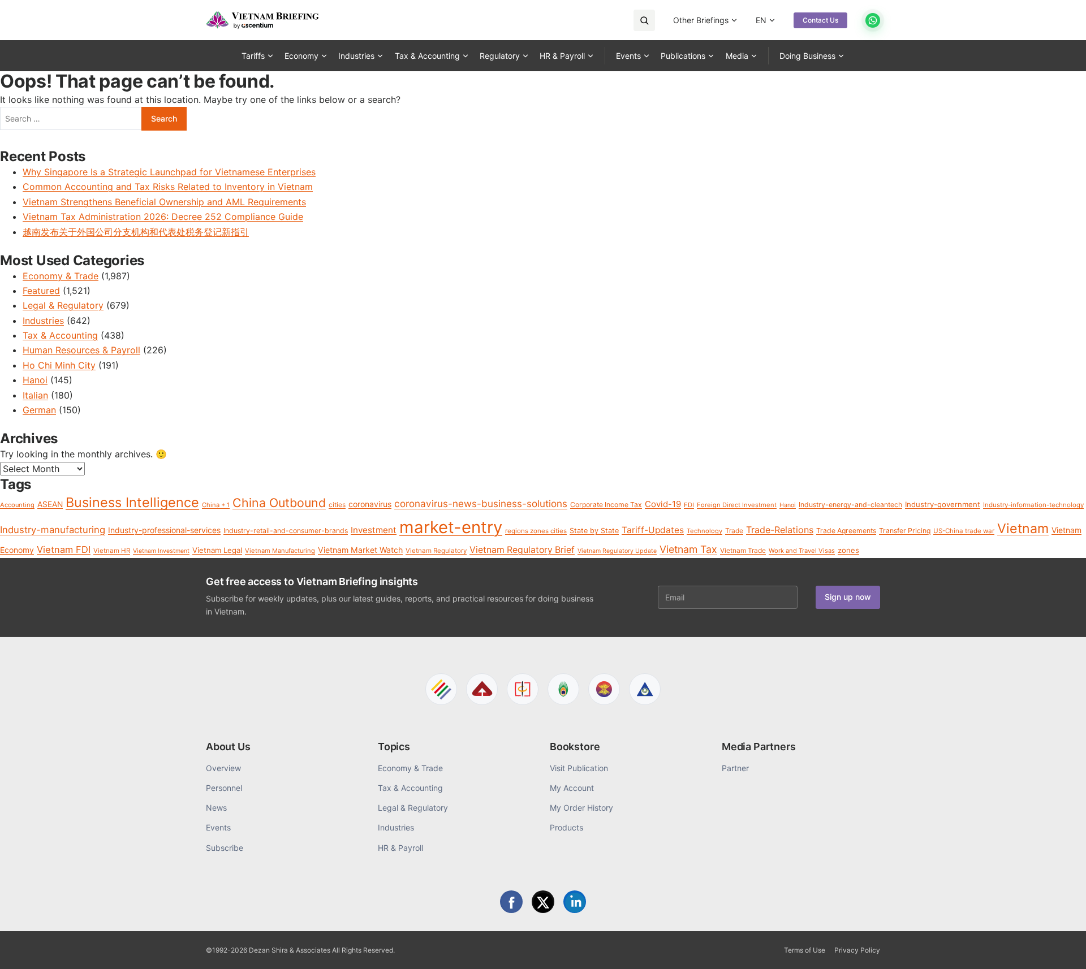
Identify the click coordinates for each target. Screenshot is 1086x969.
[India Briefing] (563, 689)
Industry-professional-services (164, 530)
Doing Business (807, 55)
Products (566, 827)
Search (164, 118)
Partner (735, 768)
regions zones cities (536, 531)
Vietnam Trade (743, 550)
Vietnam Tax (688, 549)
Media (737, 55)
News (216, 807)
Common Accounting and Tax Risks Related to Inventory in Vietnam (168, 186)
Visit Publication (579, 768)
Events (628, 55)
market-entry (450, 527)
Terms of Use (804, 950)
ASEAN (50, 504)
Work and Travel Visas (802, 551)
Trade (734, 530)
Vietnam (1023, 529)
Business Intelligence (132, 502)
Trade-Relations (779, 529)
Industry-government (942, 504)
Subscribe (224, 848)
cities (337, 504)
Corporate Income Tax (606, 504)
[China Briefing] (522, 689)
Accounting (17, 505)
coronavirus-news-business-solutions (480, 503)
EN (761, 20)
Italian (35, 395)
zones (848, 550)
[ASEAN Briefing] (604, 689)
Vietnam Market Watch (360, 550)
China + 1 (216, 505)
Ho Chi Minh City (59, 365)
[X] (543, 901)
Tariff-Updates (653, 530)
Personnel (224, 788)
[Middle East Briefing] (645, 689)
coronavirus (369, 504)
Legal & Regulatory (63, 305)
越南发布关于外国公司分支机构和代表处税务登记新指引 (136, 231)
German (39, 410)
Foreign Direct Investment (737, 505)
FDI (689, 505)
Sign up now (848, 597)
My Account (572, 788)
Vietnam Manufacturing (280, 551)
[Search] (644, 20)
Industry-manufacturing (52, 529)
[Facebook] (511, 901)
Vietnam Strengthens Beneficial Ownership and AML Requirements (164, 201)
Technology (704, 531)
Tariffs (253, 55)
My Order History (581, 807)
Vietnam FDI (63, 549)
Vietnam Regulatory (436, 551)
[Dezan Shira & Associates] (441, 689)
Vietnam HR (111, 551)
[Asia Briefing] (482, 689)
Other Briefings (701, 20)
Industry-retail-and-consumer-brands (285, 530)
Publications (683, 55)
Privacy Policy (857, 950)
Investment (374, 530)
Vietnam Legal (217, 550)
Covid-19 (663, 504)
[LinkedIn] (574, 901)
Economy (301, 55)
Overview (223, 768)
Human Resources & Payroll (81, 350)
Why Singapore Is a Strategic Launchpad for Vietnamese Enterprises (169, 172)
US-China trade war (963, 531)
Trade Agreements (846, 530)
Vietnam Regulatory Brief (522, 549)
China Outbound (279, 502)
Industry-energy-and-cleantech (850, 504)
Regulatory (500, 55)
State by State (594, 530)
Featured (41, 290)
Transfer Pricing (904, 530)
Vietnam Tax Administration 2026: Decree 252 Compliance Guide (163, 216)
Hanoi (35, 380)
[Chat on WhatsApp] (872, 20)
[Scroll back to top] (1060, 947)
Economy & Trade (60, 276)
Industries (356, 55)
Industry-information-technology (1033, 505)
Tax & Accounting (427, 55)
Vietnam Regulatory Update (617, 551)
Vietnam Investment (161, 551)
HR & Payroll (562, 55)
